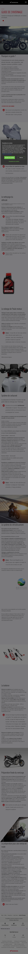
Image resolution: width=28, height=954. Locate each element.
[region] (14, 152)
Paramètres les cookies (14, 161)
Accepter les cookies (9, 157)
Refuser (21, 157)
